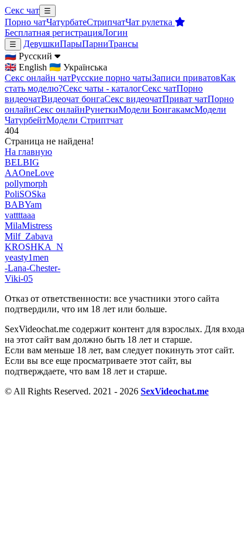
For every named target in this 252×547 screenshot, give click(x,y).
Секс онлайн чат (38, 78)
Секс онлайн (59, 109)
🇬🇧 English (26, 67)
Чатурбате (66, 22)
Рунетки (101, 109)
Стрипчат (106, 22)
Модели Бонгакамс (156, 109)
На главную (28, 152)
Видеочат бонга (72, 99)
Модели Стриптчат (84, 120)
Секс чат (22, 10)
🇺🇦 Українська (78, 67)
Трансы (123, 44)
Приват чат (184, 99)
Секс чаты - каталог (102, 88)
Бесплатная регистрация (53, 33)
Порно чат (25, 22)
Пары (71, 44)
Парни (95, 44)
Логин (115, 33)
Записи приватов (186, 78)
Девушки (41, 44)
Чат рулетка (150, 22)
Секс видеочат (133, 99)
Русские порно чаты (111, 78)
